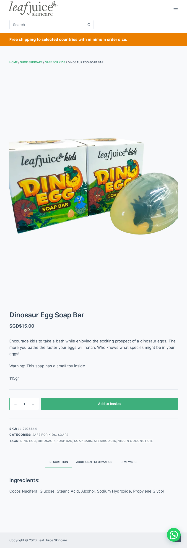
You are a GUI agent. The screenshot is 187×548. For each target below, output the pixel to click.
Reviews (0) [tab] (129, 462)
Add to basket (109, 404)
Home (13, 62)
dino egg (28, 441)
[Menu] (176, 8)
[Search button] (89, 24)
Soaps (63, 434)
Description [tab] (58, 462)
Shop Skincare (31, 62)
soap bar (64, 441)
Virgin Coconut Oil (135, 441)
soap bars (83, 441)
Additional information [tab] (94, 462)
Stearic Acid (105, 441)
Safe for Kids (55, 62)
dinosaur (46, 441)
